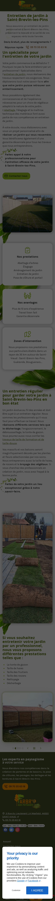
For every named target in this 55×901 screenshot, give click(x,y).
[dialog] (27, 873)
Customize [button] (16, 890)
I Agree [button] (37, 890)
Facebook (33, 880)
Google (21, 880)
